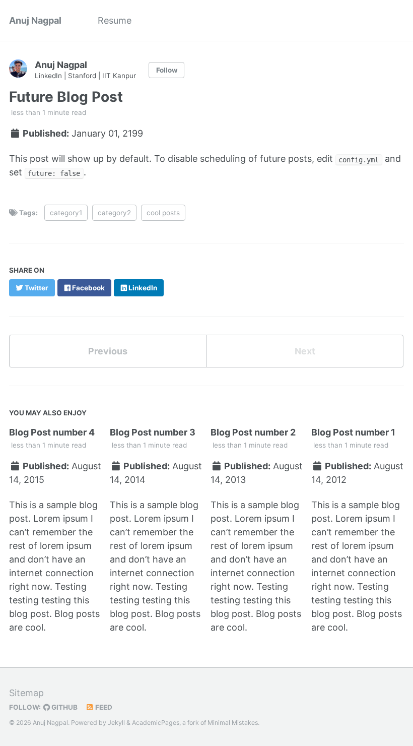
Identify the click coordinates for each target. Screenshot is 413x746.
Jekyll (116, 722)
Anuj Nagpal (35, 20)
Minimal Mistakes (233, 722)
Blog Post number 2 (253, 432)
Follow (166, 70)
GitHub (64, 707)
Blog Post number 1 (353, 432)
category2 (114, 213)
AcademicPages (155, 722)
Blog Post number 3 (152, 432)
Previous (107, 351)
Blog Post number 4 (52, 432)
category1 (66, 213)
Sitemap (26, 693)
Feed (103, 707)
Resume (114, 20)
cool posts (163, 213)
